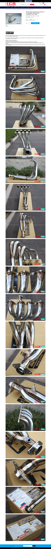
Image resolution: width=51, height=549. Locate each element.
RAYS (37, 7)
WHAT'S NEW (7, 7)
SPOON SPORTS (28, 7)
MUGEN (35, 7)
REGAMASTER (41, 7)
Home (6, 9)
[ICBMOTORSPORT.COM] (11, 4)
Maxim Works (11, 9)
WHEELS (18, 7)
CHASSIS (12, 7)
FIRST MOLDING (23, 7)
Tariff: (26, 19)
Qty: (26, 23)
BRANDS (15, 7)
